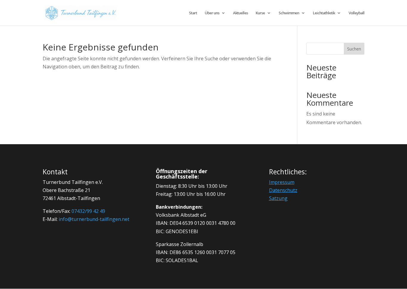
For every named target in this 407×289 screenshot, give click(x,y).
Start (193, 13)
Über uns (212, 13)
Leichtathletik (324, 13)
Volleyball (356, 13)
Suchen (354, 49)
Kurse (260, 13)
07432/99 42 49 (88, 211)
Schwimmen (289, 13)
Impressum (281, 182)
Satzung (278, 198)
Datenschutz (283, 190)
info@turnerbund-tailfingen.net (94, 219)
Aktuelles (240, 13)
